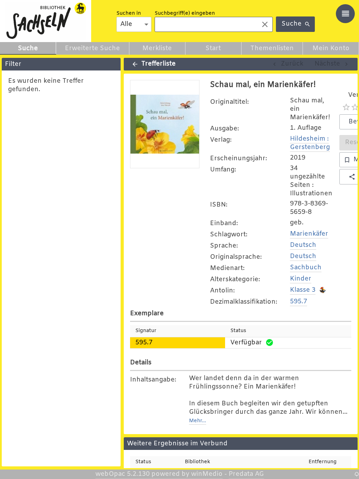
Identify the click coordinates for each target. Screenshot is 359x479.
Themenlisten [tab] (272, 48)
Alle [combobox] (126, 24)
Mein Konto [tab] (331, 48)
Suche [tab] (28, 48)
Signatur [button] (145, 331)
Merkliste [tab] (157, 48)
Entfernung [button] (323, 462)
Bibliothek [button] (197, 462)
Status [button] (238, 331)
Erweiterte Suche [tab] (92, 48)
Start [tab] (213, 48)
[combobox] (205, 24)
